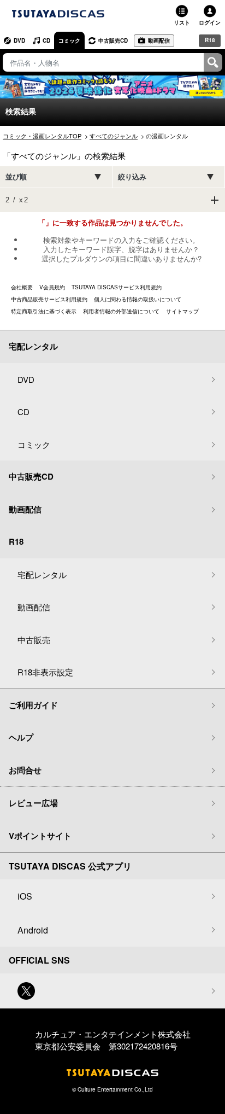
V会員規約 (52, 287)
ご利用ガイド (33, 705)
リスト (182, 22)
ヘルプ (21, 737)
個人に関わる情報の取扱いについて (137, 299)
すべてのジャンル (114, 135)
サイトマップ (182, 311)
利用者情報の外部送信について (121, 311)
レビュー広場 (33, 803)
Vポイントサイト (40, 836)
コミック (69, 40)
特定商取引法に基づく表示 (43, 311)
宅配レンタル (42, 574)
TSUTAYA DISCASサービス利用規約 (117, 287)
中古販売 (33, 639)
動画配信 (159, 40)
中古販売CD (113, 40)
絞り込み (132, 177)
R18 (210, 40)
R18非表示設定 (45, 672)
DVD (19, 40)
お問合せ (25, 770)
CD (46, 40)
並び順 (16, 177)
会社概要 (22, 287)
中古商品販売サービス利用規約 (49, 299)
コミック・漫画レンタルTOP (42, 135)
